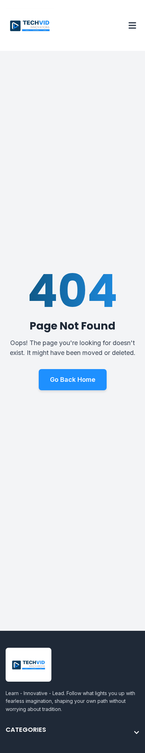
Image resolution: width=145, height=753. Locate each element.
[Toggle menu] (132, 25)
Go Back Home (72, 379)
